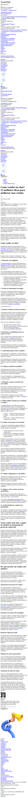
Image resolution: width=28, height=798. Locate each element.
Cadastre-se (4, 88)
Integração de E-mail (6, 750)
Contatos (3, 773)
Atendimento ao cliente (6, 12)
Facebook (3, 744)
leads (24, 396)
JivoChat (9, 441)
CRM (20, 31)
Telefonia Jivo (5, 30)
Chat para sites (5, 16)
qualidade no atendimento (14, 304)
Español (10, 91)
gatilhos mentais (6, 405)
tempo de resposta (6, 263)
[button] (14, 4)
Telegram (4, 18)
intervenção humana (5, 607)
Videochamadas (14, 31)
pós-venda (11, 338)
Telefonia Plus (5, 31)
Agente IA (4, 10)
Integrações (24, 30)
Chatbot (12, 16)
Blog (2, 52)
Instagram (24, 16)
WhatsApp (18, 16)
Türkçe (6, 91)
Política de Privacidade (6, 771)
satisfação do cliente (5, 264)
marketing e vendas (19, 625)
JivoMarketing (5, 24)
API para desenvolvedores (7, 776)
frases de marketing (13, 327)
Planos (2, 46)
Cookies (3, 772)
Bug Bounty (4, 779)
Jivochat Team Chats (15, 30)
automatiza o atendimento (18, 465)
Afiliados (3, 48)
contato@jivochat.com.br (7, 780)
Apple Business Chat (6, 757)
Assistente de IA (12, 10)
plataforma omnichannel (14, 499)
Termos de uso (4, 769)
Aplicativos (3, 51)
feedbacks (21, 511)
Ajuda (2, 49)
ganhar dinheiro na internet (7, 250)
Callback (12, 24)
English (2, 91)
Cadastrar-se (4, 708)
